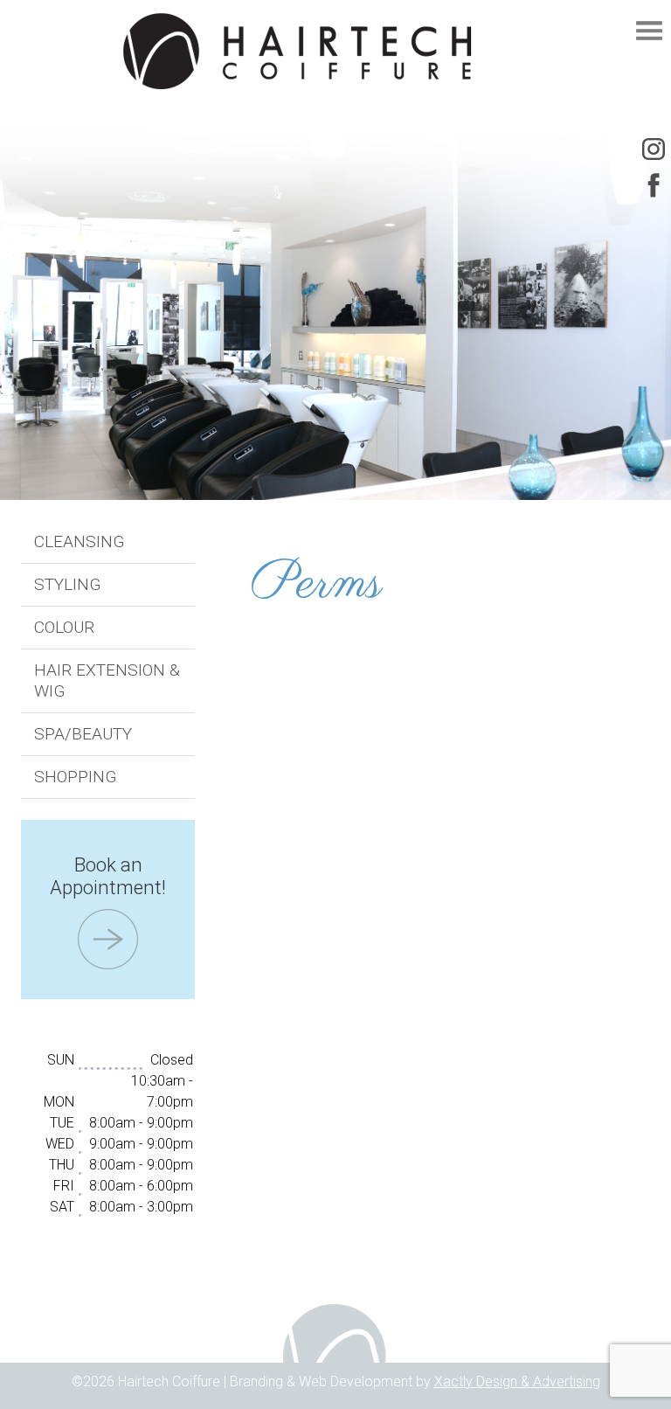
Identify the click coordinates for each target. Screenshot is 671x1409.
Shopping (75, 777)
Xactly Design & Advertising (517, 1381)
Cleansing (79, 541)
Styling (67, 584)
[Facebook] (653, 185)
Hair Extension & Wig (107, 680)
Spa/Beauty (83, 734)
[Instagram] (653, 148)
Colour (64, 627)
